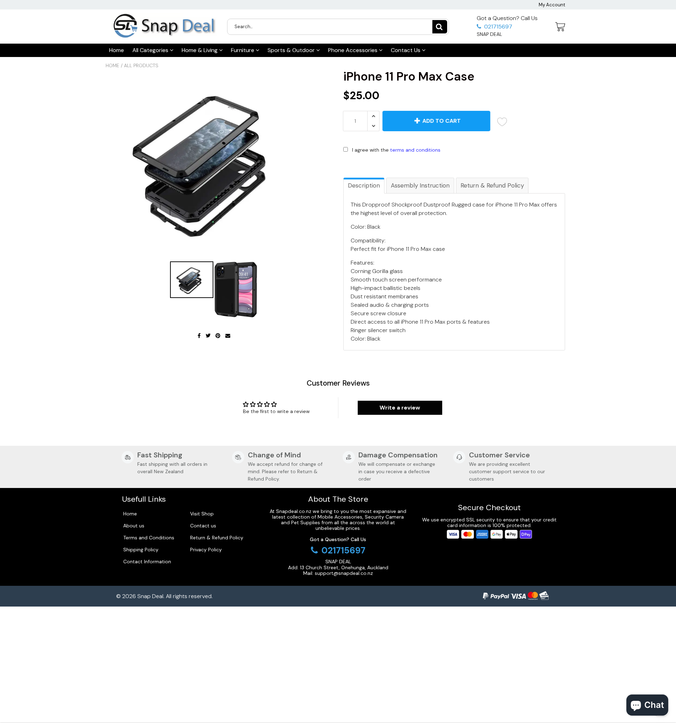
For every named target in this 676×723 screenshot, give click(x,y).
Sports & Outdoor (292, 50)
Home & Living (200, 50)
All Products (141, 65)
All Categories (151, 50)
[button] (454, 164)
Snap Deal (150, 596)
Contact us (203, 525)
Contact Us (406, 50)
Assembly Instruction (420, 185)
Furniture (243, 50)
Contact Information (147, 561)
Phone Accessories (353, 50)
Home (116, 50)
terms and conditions (415, 150)
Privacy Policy (206, 549)
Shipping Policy (140, 549)
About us (133, 525)
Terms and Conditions (148, 537)
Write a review (400, 407)
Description (364, 185)
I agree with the (396, 150)
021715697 (497, 26)
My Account (552, 4)
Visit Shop (202, 513)
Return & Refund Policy (492, 185)
